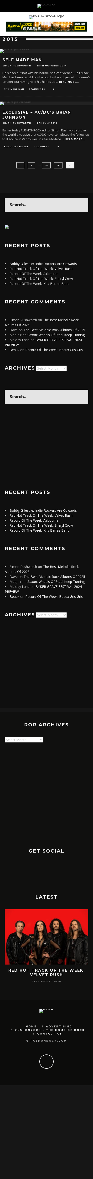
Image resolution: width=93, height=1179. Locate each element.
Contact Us (49, 1033)
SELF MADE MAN (22, 60)
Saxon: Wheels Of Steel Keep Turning (56, 335)
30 (58, 165)
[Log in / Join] (89, 6)
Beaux (14, 350)
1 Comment (41, 146)
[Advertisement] (46, 446)
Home (31, 1026)
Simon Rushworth (16, 65)
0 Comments (37, 89)
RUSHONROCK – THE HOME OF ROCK (50, 1030)
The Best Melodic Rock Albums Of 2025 (54, 330)
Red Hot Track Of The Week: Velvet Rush (41, 268)
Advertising (59, 1026)
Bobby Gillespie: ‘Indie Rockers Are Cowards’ (43, 263)
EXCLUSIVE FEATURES (17, 146)
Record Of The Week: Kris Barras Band (39, 283)
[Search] (82, 6)
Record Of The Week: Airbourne (34, 273)
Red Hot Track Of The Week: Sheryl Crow (41, 278)
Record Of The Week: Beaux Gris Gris (54, 350)
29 (46, 165)
